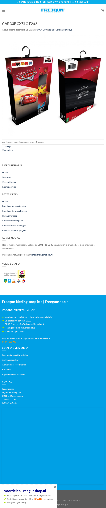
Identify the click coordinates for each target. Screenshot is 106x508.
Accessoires (74, 500)
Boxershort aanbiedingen (14, 225)
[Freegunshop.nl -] (53, 10)
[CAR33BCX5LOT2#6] (53, 85)
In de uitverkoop (10, 215)
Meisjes (62, 500)
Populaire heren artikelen (14, 206)
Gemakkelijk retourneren (14, 364)
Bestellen (6, 369)
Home (5, 172)
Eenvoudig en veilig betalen (15, 355)
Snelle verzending (10, 359)
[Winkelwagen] (102, 11)
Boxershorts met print (12, 220)
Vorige (6, 146)
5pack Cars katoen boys (60, 29)
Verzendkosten (9, 182)
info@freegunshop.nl (42, 254)
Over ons (6, 177)
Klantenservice (9, 186)
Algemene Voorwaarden (13, 374)
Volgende (8, 150)
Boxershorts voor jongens (14, 230)
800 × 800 (42, 29)
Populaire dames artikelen (14, 211)
